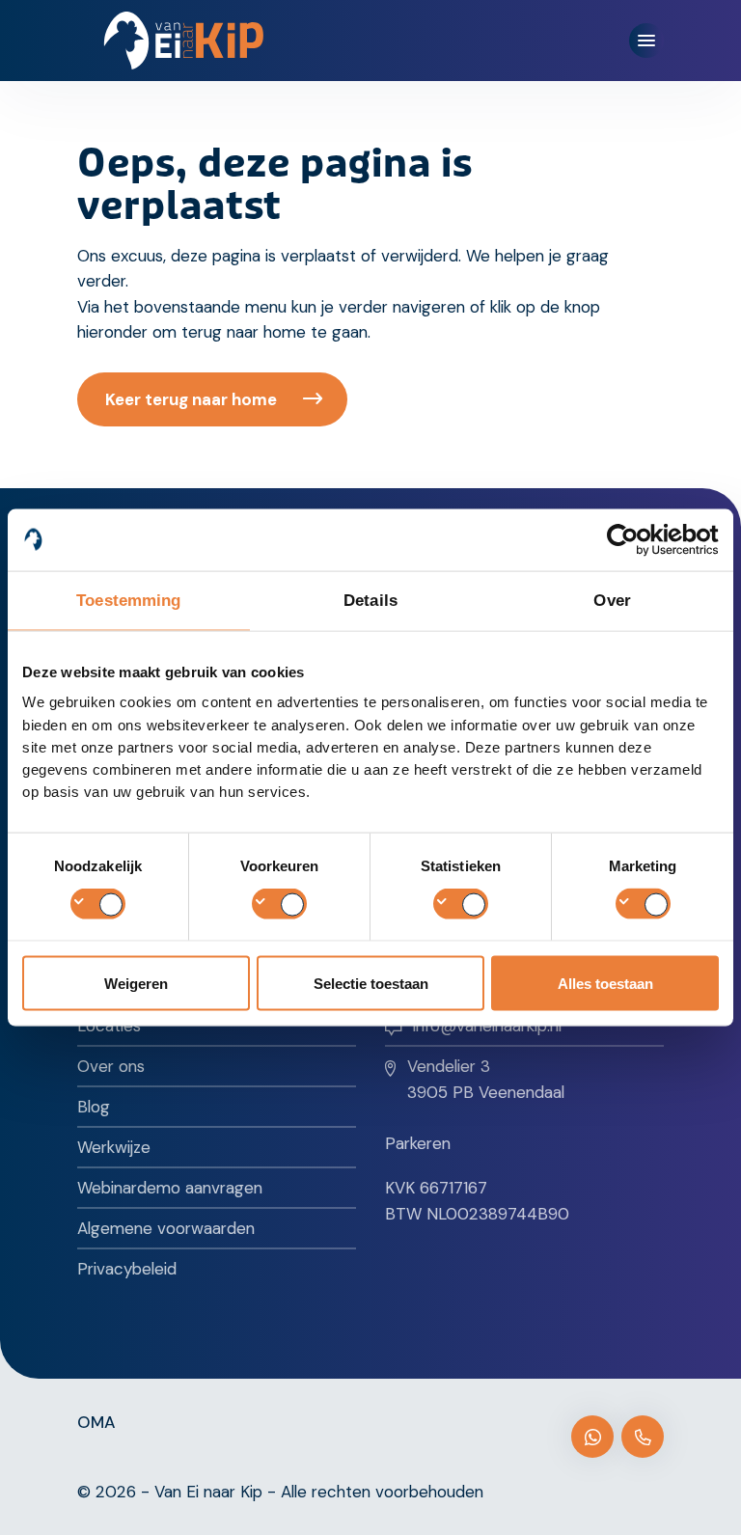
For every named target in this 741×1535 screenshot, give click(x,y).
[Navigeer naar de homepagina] (183, 40)
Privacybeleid (127, 1268)
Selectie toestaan (371, 983)
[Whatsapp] (592, 1436)
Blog (93, 1106)
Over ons (111, 1066)
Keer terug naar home (191, 399)
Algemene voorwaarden (166, 1228)
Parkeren (418, 1143)
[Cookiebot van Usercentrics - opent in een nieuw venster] (634, 539)
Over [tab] (611, 599)
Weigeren (136, 983)
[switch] (279, 903)
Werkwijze (114, 1147)
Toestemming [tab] (128, 599)
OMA (96, 1422)
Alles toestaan (605, 983)
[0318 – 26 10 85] (642, 1436)
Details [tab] (370, 599)
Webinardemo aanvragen (169, 1187)
